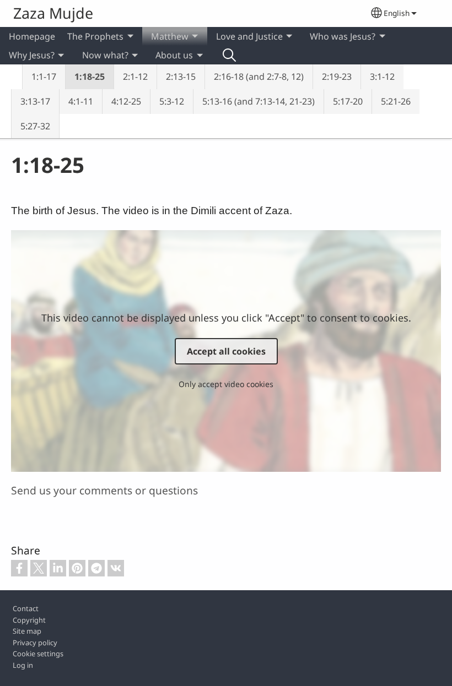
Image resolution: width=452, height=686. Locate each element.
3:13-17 (35, 101)
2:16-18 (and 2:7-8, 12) (259, 76)
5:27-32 (35, 126)
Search (229, 55)
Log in (23, 665)
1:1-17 (43, 76)
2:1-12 (135, 76)
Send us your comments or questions (104, 490)
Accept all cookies (226, 351)
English (397, 13)
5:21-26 (396, 101)
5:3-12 (171, 101)
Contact (26, 608)
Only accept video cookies (226, 384)
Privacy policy (35, 642)
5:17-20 (348, 101)
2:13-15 (181, 76)
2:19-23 (337, 76)
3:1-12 (382, 76)
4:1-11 (80, 101)
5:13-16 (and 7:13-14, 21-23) (258, 101)
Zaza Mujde (53, 13)
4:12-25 (126, 101)
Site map (27, 631)
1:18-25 (89, 76)
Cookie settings (38, 653)
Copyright (29, 620)
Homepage (32, 36)
